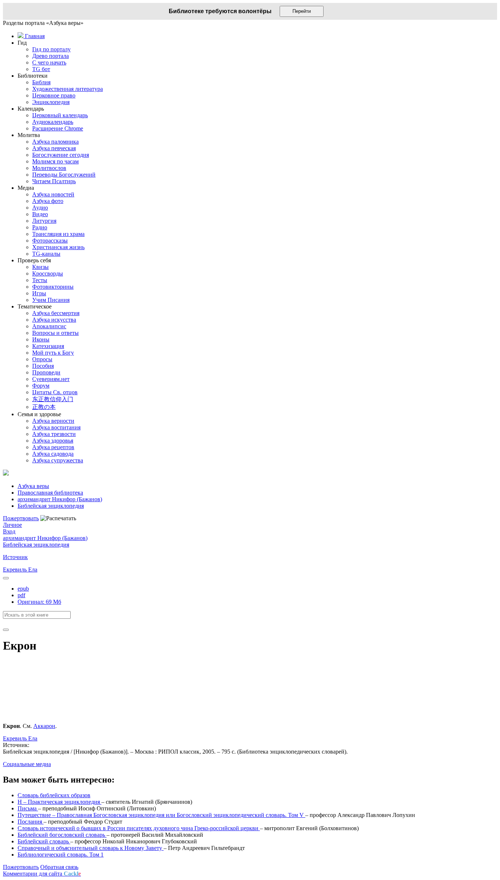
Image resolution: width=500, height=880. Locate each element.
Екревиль (15, 569)
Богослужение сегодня (60, 155)
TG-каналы (46, 254)
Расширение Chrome (57, 128)
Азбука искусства (54, 320)
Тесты (39, 280)
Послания (31, 821)
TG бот (41, 69)
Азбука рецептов (53, 447)
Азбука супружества (57, 460)
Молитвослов (49, 168)
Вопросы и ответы (55, 333)
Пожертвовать (21, 518)
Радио (39, 227)
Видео (40, 214)
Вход (9, 531)
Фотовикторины (53, 287)
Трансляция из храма (58, 234)
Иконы (40, 339)
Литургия (44, 221)
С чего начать (49, 62)
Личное (12, 525)
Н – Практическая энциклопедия (59, 802)
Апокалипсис (49, 326)
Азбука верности (53, 421)
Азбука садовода (53, 454)
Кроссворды (47, 273)
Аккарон (44, 726)
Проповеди (46, 372)
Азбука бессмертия (55, 313)
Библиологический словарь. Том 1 (61, 854)
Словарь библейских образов (54, 795)
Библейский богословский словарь (62, 835)
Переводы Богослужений (64, 174)
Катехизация (48, 346)
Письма (28, 808)
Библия (41, 82)
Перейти (301, 11)
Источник (15, 557)
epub (23, 588)
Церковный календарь (60, 115)
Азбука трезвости (54, 434)
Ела (32, 569)
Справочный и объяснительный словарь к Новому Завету (91, 848)
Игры (39, 293)
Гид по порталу (51, 49)
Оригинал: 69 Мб (39, 602)
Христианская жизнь (58, 247)
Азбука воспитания (56, 427)
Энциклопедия (51, 102)
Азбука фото (47, 201)
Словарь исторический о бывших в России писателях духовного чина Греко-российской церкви (139, 828)
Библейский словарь (44, 841)
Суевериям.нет (51, 379)
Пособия (43, 366)
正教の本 (44, 407)
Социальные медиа (27, 764)
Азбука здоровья (52, 440)
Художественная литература (67, 89)
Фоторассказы (50, 240)
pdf (21, 595)
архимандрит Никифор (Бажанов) (45, 538)
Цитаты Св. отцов (55, 392)
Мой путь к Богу (53, 353)
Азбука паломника (55, 141)
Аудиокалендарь (52, 122)
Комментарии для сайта (42, 873)
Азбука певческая (54, 148)
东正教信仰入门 (52, 399)
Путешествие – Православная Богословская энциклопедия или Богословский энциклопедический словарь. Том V (161, 815)
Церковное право (53, 95)
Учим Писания (51, 300)
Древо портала (50, 56)
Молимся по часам (55, 161)
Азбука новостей (53, 194)
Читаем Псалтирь (54, 181)
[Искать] (6, 630)
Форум (40, 385)
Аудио (40, 207)
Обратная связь (59, 867)
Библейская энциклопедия (36, 544)
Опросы (42, 359)
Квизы (40, 267)
